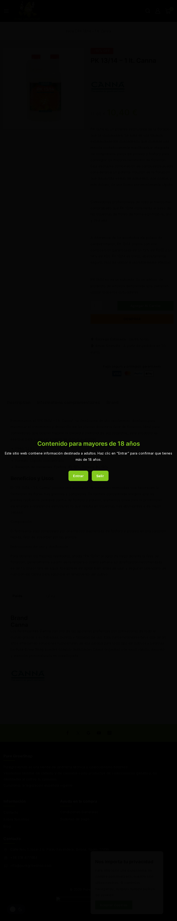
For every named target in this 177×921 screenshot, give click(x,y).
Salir (100, 476)
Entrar (78, 476)
